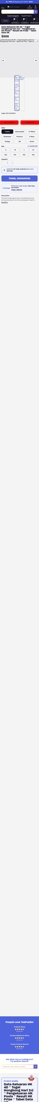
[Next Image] (35, 60)
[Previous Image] (3, 60)
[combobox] (18, 12)
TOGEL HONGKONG (19, 178)
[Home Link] (14, 7)
